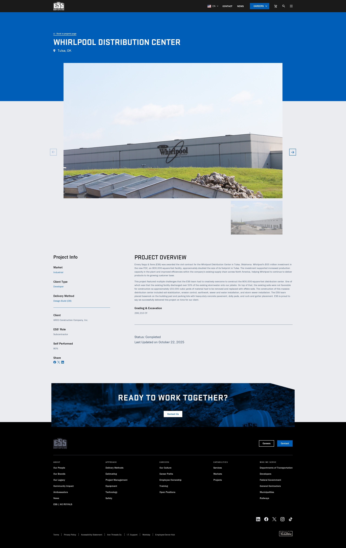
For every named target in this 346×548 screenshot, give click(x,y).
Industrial (58, 272)
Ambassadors (60, 492)
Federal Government (270, 479)
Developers (265, 473)
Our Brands (59, 473)
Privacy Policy (70, 534)
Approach (111, 462)
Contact (227, 6)
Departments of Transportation (276, 467)
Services (217, 467)
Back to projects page (66, 33)
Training (163, 486)
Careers (259, 6)
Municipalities (267, 492)
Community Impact (63, 486)
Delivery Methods (114, 467)
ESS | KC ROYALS (62, 504)
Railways (264, 498)
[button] (292, 152)
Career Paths (166, 473)
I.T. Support (132, 534)
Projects (217, 479)
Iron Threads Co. (114, 534)
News (240, 6)
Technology (111, 492)
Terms (56, 534)
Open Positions (167, 492)
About (56, 462)
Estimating (111, 473)
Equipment (111, 486)
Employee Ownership (170, 479)
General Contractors (270, 486)
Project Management (116, 479)
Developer (58, 286)
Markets (217, 473)
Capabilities (220, 462)
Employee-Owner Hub (165, 534)
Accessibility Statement (91, 534)
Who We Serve (268, 462)
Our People (59, 467)
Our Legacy (59, 479)
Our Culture (165, 467)
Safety (109, 498)
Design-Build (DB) (62, 300)
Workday (146, 534)
